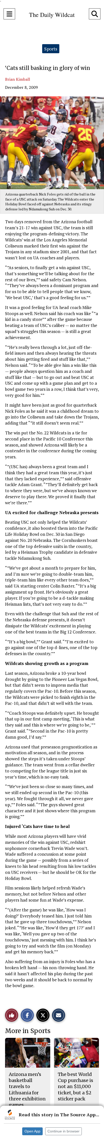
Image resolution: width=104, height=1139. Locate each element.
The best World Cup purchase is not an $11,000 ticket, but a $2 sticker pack (75, 1086)
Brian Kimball (17, 79)
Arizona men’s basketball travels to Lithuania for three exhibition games (27, 1089)
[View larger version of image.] (52, 142)
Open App (32, 1131)
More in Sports (27, 1031)
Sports (50, 49)
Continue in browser (63, 1131)
